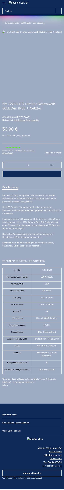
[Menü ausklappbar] (3, 2)
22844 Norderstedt (53, 455)
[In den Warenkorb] (32, 174)
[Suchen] (58, 11)
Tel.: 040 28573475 (52, 462)
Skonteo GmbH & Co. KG (50, 448)
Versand (26, 135)
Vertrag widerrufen (32, 473)
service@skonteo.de (52, 466)
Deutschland (56, 458)
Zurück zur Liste (12, 23)
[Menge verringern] (6, 165)
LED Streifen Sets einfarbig (26, 120)
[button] (53, 3)
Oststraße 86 (55, 451)
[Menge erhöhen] (58, 165)
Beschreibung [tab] (10, 187)
